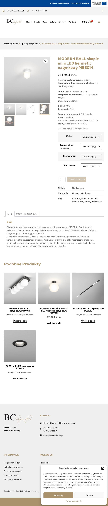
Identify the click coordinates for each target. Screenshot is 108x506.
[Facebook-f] (102, 10)
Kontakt (72, 22)
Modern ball (77, 201)
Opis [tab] (10, 214)
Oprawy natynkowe (30, 43)
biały (83, 198)
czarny (90, 198)
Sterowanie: (69, 156)
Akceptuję (58, 495)
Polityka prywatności (74, 501)
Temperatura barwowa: (66, 147)
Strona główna (11, 43)
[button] (102, 468)
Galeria (53, 22)
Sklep (61, 22)
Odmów (89, 495)
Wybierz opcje (20, 320)
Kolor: (69, 136)
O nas (44, 22)
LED (96, 198)
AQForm (76, 198)
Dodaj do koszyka (77, 179)
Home (28, 22)
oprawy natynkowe (93, 201)
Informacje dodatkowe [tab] (26, 214)
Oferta (37, 22)
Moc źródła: (69, 165)
